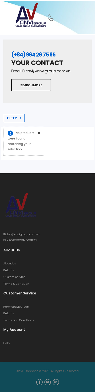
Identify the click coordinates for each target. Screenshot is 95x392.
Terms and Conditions (18, 320)
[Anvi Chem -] (30, 15)
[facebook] (39, 382)
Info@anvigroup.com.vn (20, 239)
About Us (9, 263)
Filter (12, 118)
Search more (31, 85)
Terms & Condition (16, 284)
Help (6, 343)
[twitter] (47, 382)
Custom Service (14, 277)
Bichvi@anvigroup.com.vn (21, 234)
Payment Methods (16, 307)
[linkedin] (56, 382)
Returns (8, 270)
